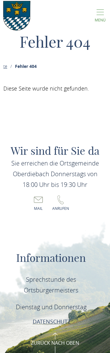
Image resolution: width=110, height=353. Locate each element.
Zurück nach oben (55, 343)
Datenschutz (52, 321)
